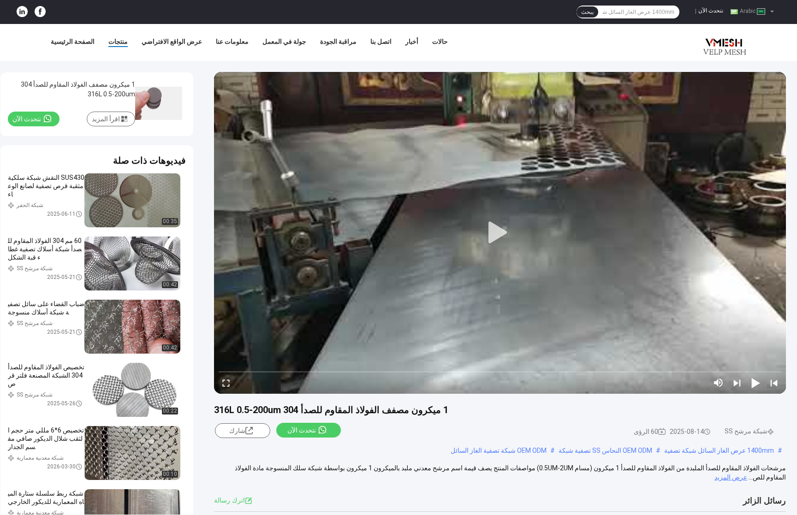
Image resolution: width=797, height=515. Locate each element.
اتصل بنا (381, 41)
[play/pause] (755, 383)
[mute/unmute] (718, 383)
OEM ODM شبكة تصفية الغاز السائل (499, 450)
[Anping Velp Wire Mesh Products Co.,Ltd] (723, 42)
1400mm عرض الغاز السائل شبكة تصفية (719, 450)
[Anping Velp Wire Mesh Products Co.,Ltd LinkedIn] (22, 12)
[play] (500, 232)
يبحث (587, 12)
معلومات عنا (232, 41)
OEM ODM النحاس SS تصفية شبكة (605, 450)
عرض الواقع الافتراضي (172, 41)
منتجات (118, 41)
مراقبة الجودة (338, 41)
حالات (440, 41)
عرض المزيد (730, 477)
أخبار (411, 41)
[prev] (774, 383)
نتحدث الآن (710, 10)
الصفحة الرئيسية (73, 41)
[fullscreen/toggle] (226, 383)
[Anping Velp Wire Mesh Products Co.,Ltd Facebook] (40, 12)
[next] (737, 383)
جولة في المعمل (284, 41)
